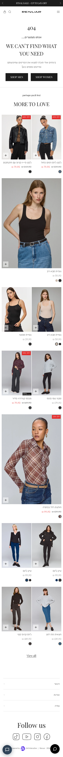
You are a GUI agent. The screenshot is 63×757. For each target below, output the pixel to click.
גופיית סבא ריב (54, 271)
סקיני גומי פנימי (54, 398)
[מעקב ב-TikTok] (16, 736)
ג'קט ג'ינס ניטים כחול (51, 162)
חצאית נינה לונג (53, 634)
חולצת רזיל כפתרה (52, 507)
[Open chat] (55, 749)
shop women (44, 77)
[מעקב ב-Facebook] (47, 736)
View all (31, 655)
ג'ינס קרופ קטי (24, 634)
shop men (16, 77)
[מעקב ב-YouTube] (26, 736)
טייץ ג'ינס (57, 570)
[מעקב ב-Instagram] (37, 736)
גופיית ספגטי (25, 334)
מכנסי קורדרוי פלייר (21, 398)
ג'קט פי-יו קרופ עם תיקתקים (17, 162)
